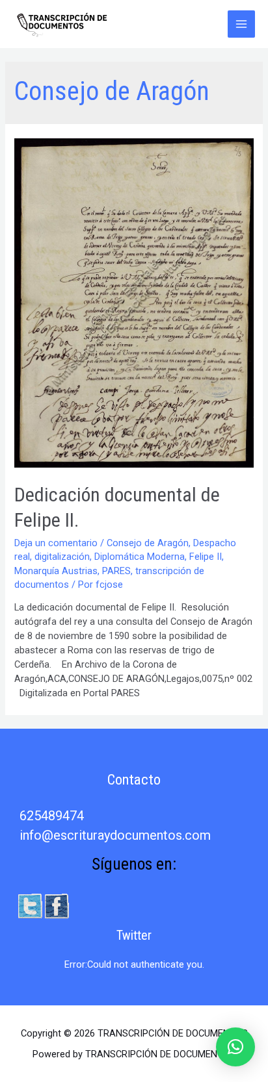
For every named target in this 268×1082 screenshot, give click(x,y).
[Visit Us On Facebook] (56, 905)
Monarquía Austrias (56, 571)
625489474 (52, 816)
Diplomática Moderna (139, 556)
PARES (116, 571)
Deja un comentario (56, 543)
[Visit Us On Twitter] (29, 905)
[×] (235, 1046)
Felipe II (205, 556)
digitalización (62, 556)
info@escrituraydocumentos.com (115, 835)
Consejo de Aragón (148, 543)
